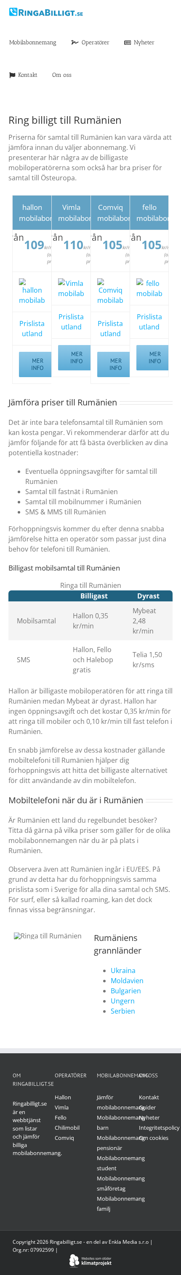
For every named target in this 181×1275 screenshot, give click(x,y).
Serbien (123, 1011)
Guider (147, 1107)
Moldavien (127, 980)
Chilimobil (67, 1127)
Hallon (63, 1097)
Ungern (123, 1001)
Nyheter (149, 1117)
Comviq (64, 1138)
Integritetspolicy (159, 1127)
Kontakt (149, 1097)
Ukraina (123, 970)
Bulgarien (126, 990)
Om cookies (153, 1138)
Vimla (62, 1107)
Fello (61, 1117)
